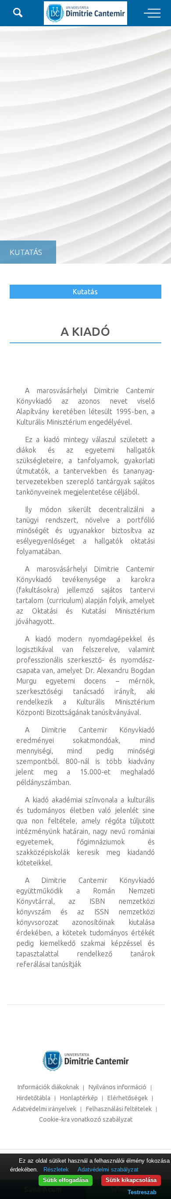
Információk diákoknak (48, 1087)
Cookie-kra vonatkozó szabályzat (85, 1119)
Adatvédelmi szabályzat (108, 1169)
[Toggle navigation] (152, 13)
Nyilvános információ (117, 1087)
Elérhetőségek (127, 1097)
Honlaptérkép (79, 1097)
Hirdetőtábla (33, 1097)
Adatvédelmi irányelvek (44, 1108)
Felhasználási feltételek (119, 1108)
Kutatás (85, 292)
